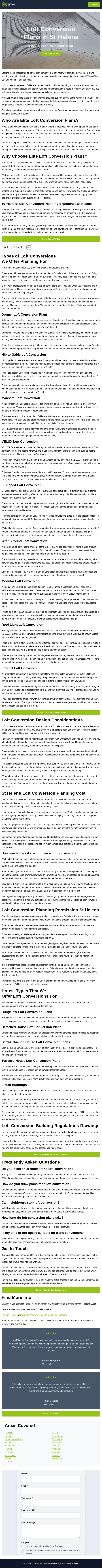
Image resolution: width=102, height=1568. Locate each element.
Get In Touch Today (51, 239)
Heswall (56, 1449)
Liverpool (9, 1452)
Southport (56, 1452)
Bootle (8, 1458)
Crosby (55, 1433)
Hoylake (56, 1455)
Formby (55, 1445)
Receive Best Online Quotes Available (51, 1154)
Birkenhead (57, 1436)
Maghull (8, 1449)
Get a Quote (49, 53)
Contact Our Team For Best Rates (51, 712)
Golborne (63, 1315)
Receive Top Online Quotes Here (51, 1290)
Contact (94, 4)
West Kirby (57, 1458)
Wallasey (56, 1442)
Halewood (9, 1445)
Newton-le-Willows (28, 1315)
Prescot (14, 1315)
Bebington (57, 1439)
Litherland (9, 1461)
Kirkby (8, 1442)
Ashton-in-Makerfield (48, 1315)
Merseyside (10, 1455)
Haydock (6, 1315)
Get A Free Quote (51, 1414)
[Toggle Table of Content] (27, 247)
